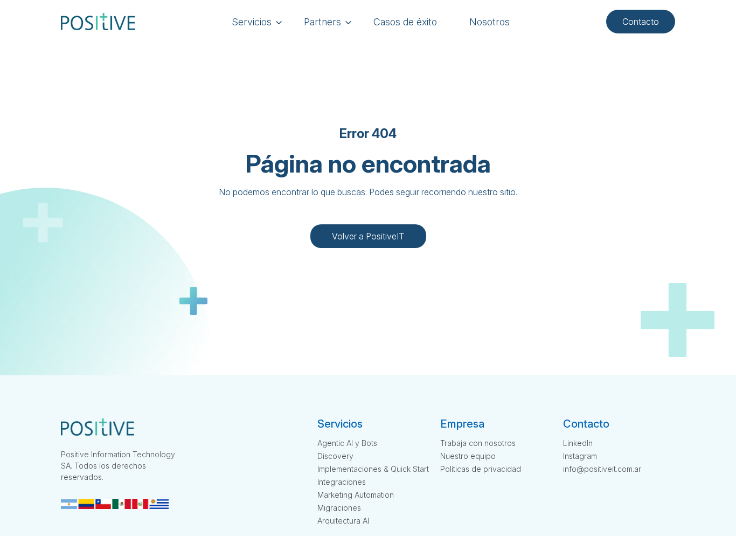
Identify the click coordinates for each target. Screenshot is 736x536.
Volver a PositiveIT (368, 236)
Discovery (335, 456)
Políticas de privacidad (480, 468)
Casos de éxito (405, 22)
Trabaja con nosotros (478, 443)
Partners (322, 22)
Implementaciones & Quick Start (373, 468)
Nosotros (489, 22)
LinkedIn (578, 443)
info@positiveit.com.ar (602, 468)
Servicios (252, 22)
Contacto (640, 21)
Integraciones (341, 481)
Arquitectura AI (343, 520)
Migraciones (339, 507)
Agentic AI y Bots (347, 443)
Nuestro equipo (468, 456)
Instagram (580, 456)
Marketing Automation (355, 494)
